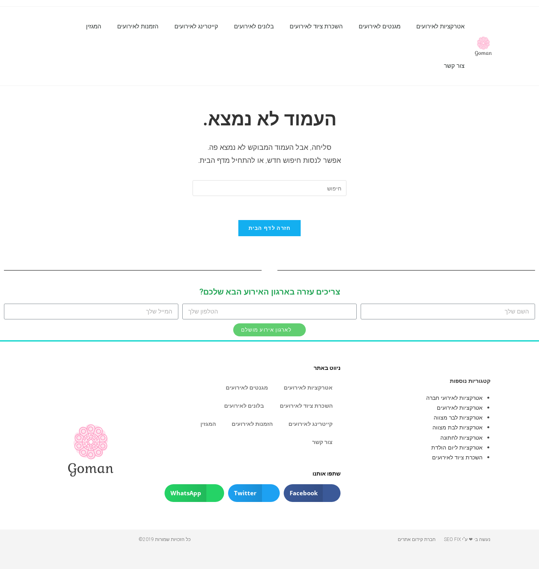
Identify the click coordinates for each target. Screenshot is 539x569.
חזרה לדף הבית (270, 227)
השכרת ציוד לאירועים (316, 26)
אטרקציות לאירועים (440, 26)
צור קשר (454, 65)
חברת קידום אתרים (417, 539)
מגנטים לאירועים (380, 26)
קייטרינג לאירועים (196, 26)
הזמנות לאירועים (138, 26)
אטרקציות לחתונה (461, 437)
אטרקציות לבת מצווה (457, 427)
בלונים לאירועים (254, 26)
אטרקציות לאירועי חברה (454, 397)
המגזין (93, 26)
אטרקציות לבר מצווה (458, 417)
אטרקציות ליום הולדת (457, 447)
